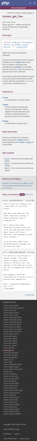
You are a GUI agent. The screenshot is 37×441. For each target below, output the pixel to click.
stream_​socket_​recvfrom (11, 397)
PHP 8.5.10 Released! (18, 8)
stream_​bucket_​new (10, 310)
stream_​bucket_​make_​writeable (14, 308)
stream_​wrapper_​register (11, 409)
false (24, 47)
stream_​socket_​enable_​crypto (13, 390)
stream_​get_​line (9, 350)
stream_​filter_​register (10, 341)
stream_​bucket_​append (11, 306)
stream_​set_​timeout (10, 381)
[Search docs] (30, 3)
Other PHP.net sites (10, 439)
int (12, 45)
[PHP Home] (5, 3)
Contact (17, 434)
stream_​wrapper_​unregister (12, 414)
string (25, 45)
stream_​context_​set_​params (13, 331)
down (7, 200)
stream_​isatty (8, 362)
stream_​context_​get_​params (13, 322)
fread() (7, 159)
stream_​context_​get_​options (13, 320)
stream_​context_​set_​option (12, 327)
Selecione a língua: (14, 13)
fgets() (32, 76)
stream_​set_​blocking (10, 374)
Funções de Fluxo (9, 302)
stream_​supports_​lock (10, 407)
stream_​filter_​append (10, 336)
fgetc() (7, 168)
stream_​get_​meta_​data (11, 353)
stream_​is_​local (9, 360)
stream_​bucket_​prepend (11, 313)
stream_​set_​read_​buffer (11, 378)
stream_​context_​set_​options (13, 329)
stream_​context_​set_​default (12, 324)
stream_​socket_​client (10, 388)
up (3, 200)
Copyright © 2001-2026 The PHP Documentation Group (15, 427)
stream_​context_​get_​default (12, 317)
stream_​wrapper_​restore (11, 411)
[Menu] (34, 3)
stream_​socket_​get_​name (12, 393)
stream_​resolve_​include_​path (13, 369)
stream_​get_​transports (11, 355)
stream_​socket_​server (10, 402)
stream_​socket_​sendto (11, 400)
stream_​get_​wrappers (10, 357)
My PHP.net (7, 434)
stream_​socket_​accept (11, 386)
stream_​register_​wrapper (11, 367)
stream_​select (8, 371)
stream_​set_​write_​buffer (11, 383)
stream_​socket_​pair (10, 395)
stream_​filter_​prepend (10, 338)
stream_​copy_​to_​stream (11, 334)
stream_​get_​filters (9, 348)
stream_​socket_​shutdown (12, 404)
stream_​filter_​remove (10, 343)
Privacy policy (25, 439)
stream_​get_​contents (10, 346)
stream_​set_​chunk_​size (11, 376)
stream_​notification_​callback (13, 364)
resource (29, 42)
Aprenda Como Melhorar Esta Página (15, 183)
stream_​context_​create (11, 315)
